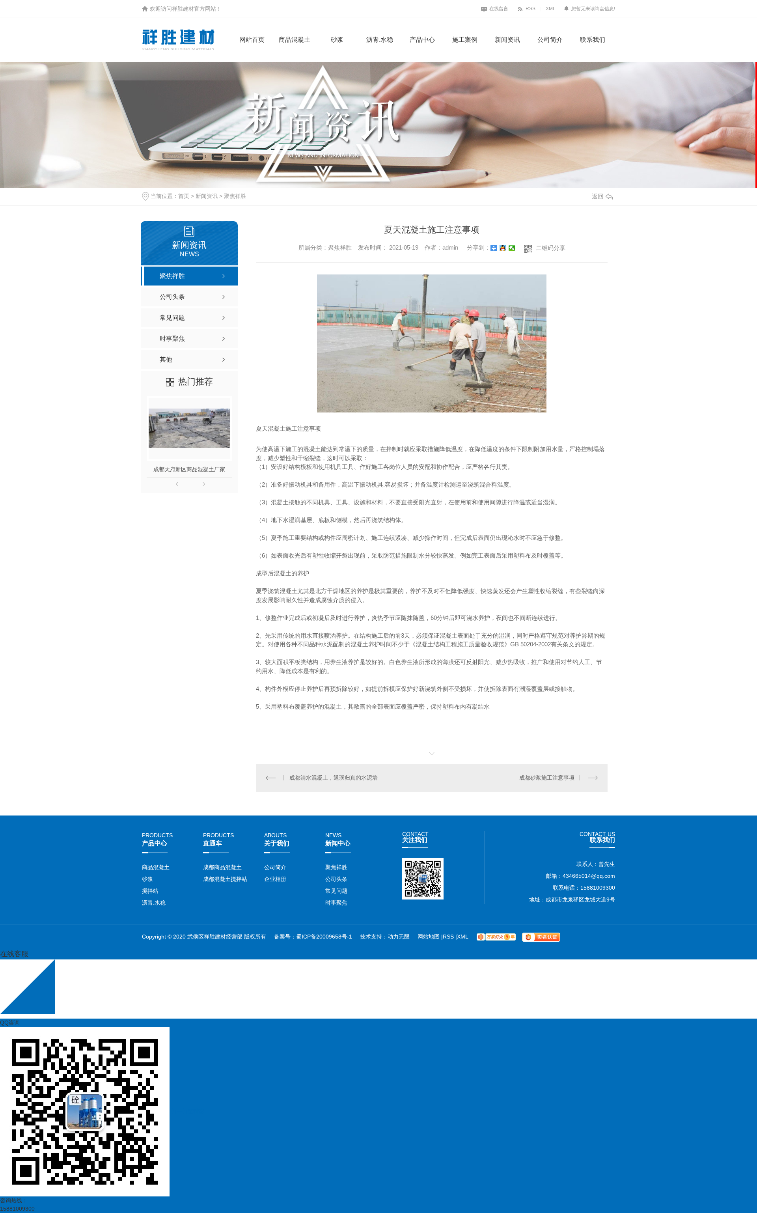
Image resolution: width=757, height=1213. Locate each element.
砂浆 (337, 39)
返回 (598, 196)
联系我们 (592, 39)
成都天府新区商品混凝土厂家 (189, 469)
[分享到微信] (512, 248)
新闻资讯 (507, 39)
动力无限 (399, 936)
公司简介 (550, 39)
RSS (529, 8)
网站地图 (429, 936)
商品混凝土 (294, 39)
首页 (183, 196)
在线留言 (498, 8)
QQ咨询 (10, 1022)
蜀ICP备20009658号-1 (324, 936)
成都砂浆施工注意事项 (546, 777)
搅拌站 (150, 891)
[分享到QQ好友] (503, 248)
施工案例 (464, 39)
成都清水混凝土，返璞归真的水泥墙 (333, 777)
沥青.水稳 (379, 39)
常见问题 (336, 891)
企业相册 (275, 879)
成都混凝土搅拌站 (225, 879)
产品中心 (422, 39)
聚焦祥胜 (235, 196)
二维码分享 (550, 247)
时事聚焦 (336, 902)
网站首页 (252, 39)
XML (551, 8)
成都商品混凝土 (222, 867)
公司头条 (336, 879)
